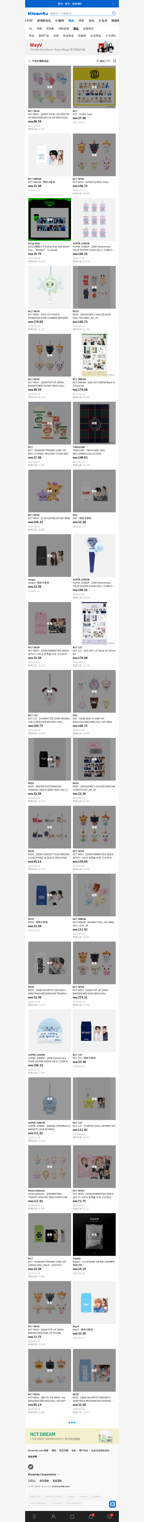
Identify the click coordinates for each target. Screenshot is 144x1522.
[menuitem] (28, 20)
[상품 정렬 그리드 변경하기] (114, 61)
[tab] (32, 28)
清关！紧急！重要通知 (70, 3)
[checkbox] (29, 60)
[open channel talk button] (112, 1504)
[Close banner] (113, 3)
